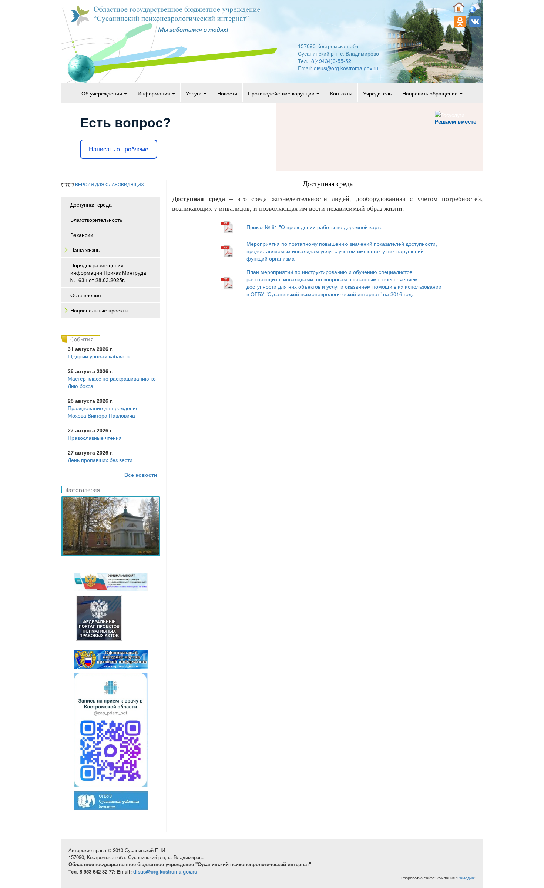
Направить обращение (430, 93)
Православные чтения (95, 437)
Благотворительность (96, 219)
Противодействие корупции (281, 93)
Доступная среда (91, 204)
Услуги (194, 93)
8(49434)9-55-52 (331, 60)
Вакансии (81, 234)
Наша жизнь (85, 250)
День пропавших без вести (100, 459)
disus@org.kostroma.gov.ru (346, 68)
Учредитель (377, 93)
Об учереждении (101, 93)
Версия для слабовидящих (109, 184)
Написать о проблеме (118, 149)
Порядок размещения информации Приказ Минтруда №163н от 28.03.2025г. (108, 272)
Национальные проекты (99, 310)
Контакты (341, 93)
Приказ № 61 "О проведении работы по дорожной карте (314, 227)
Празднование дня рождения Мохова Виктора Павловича (103, 411)
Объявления (85, 295)
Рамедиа (465, 878)
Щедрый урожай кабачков (99, 356)
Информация (154, 93)
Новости (227, 93)
